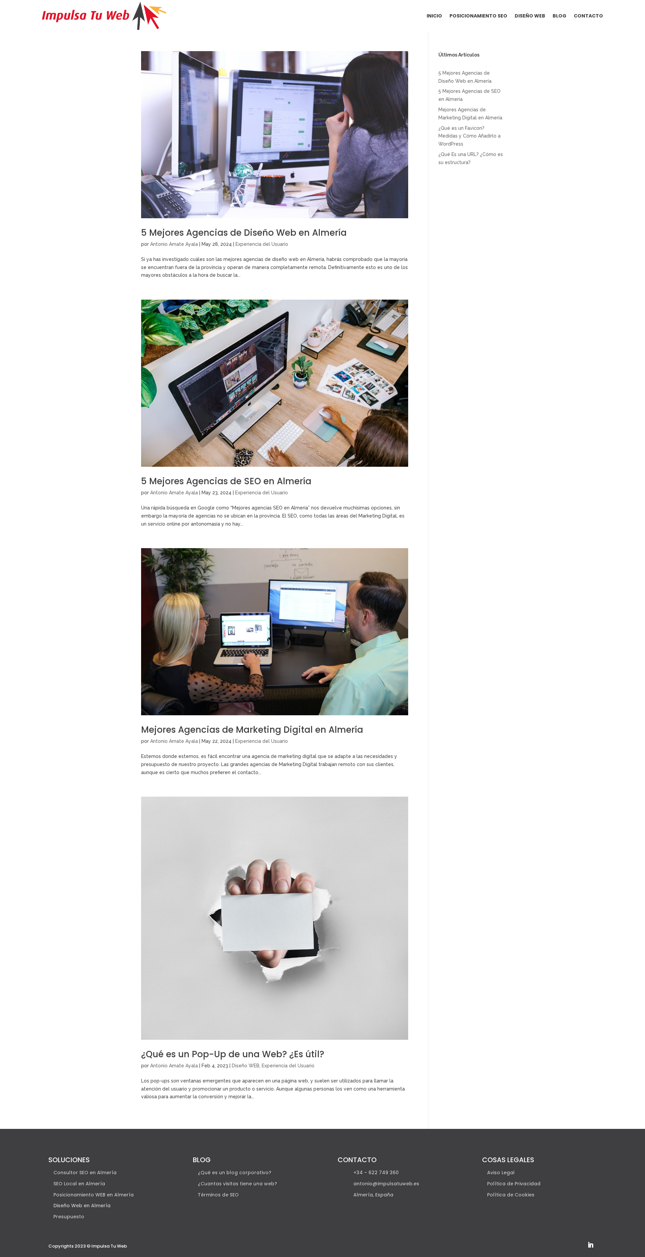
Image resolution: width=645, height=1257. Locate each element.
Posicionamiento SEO (478, 15)
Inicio (434, 15)
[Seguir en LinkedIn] (591, 1245)
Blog (559, 15)
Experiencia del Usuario (261, 244)
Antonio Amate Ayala (174, 244)
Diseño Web (530, 15)
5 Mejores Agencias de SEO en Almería (226, 481)
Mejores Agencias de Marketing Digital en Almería (252, 730)
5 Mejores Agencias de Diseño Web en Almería (244, 233)
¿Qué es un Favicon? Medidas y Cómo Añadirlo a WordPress (469, 136)
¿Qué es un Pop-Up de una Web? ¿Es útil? (232, 1054)
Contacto (588, 15)
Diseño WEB (245, 1065)
